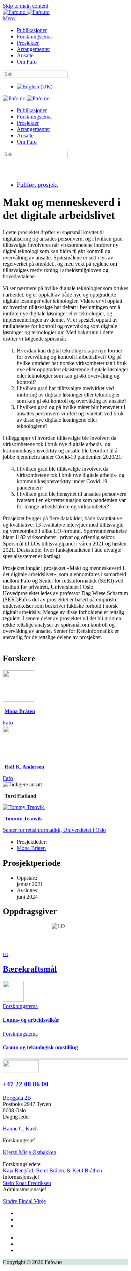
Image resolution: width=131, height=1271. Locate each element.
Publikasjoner (32, 30)
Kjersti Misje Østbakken (29, 1152)
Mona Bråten (31, 848)
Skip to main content (25, 6)
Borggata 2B (17, 1098)
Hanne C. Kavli (20, 1128)
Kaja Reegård (18, 1170)
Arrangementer (33, 49)
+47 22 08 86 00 (26, 1084)
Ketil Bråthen (87, 1170)
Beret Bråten (50, 1170)
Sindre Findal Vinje (24, 1201)
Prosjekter (28, 43)
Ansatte (25, 55)
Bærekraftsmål (30, 968)
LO (5, 954)
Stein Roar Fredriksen (27, 1183)
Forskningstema (34, 37)
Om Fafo (27, 62)
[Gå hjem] (26, 12)
